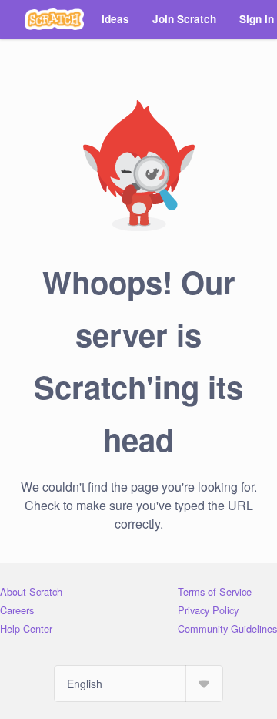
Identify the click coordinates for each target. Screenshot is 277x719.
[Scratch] (54, 19)
